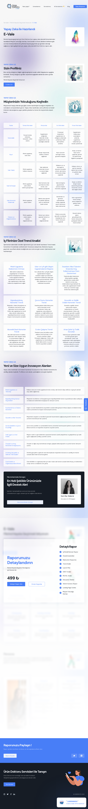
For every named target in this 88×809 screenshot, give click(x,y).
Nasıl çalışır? (26, 6)
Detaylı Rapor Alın (16, 584)
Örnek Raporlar (36, 584)
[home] (13, 6)
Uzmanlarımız (36, 6)
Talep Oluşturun (80, 6)
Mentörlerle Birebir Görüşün (25, 502)
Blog (68, 6)
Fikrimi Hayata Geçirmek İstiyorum (20, 23)
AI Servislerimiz (58, 6)
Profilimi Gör (9, 84)
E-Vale (35, 23)
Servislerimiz (47, 6)
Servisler (6, 23)
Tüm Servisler (9, 784)
